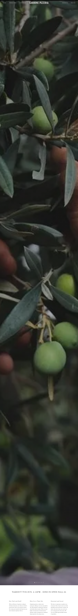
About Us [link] (73, 2)
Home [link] (5, 2)
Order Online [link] (23, 2)
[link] (39, 3)
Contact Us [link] (65, 2)
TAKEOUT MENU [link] (13, 2)
